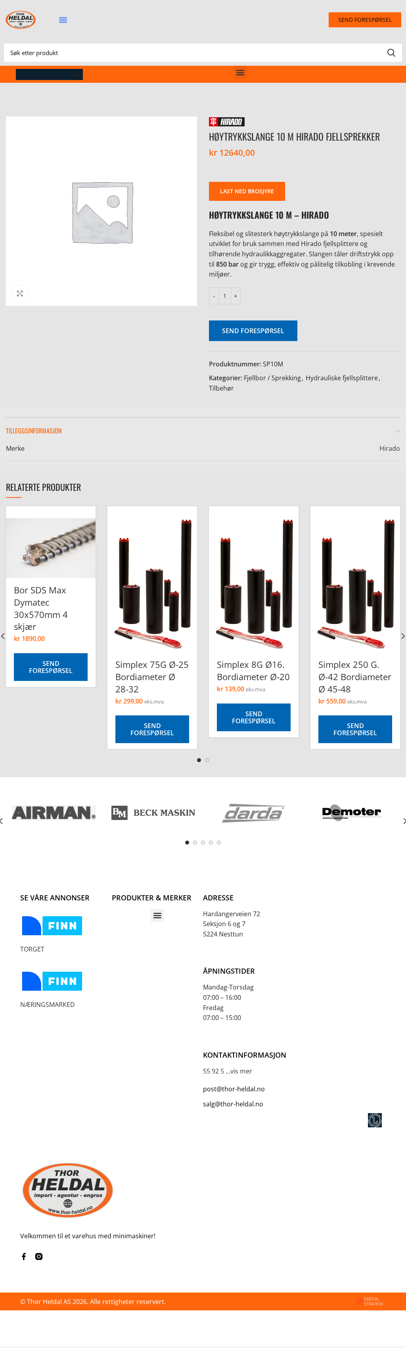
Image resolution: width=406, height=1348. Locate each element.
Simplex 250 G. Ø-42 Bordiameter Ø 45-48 (354, 676)
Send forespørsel (253, 330)
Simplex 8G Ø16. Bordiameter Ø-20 (253, 670)
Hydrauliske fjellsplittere (342, 378)
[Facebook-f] (23, 1256)
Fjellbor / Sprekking (272, 378)
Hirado (389, 448)
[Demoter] (352, 812)
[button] (62, 20)
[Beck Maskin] (153, 813)
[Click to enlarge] (20, 293)
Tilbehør (221, 388)
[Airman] (53, 812)
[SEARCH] (391, 53)
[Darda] (253, 813)
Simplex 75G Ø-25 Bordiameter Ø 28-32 (152, 676)
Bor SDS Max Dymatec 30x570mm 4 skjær (41, 608)
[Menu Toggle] (77, 74)
